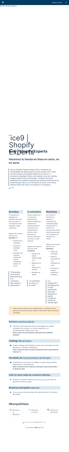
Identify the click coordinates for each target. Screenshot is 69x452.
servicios (26, 341)
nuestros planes (26, 321)
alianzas (35, 387)
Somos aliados (18, 392)
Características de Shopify (37, 358)
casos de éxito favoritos (42, 379)
